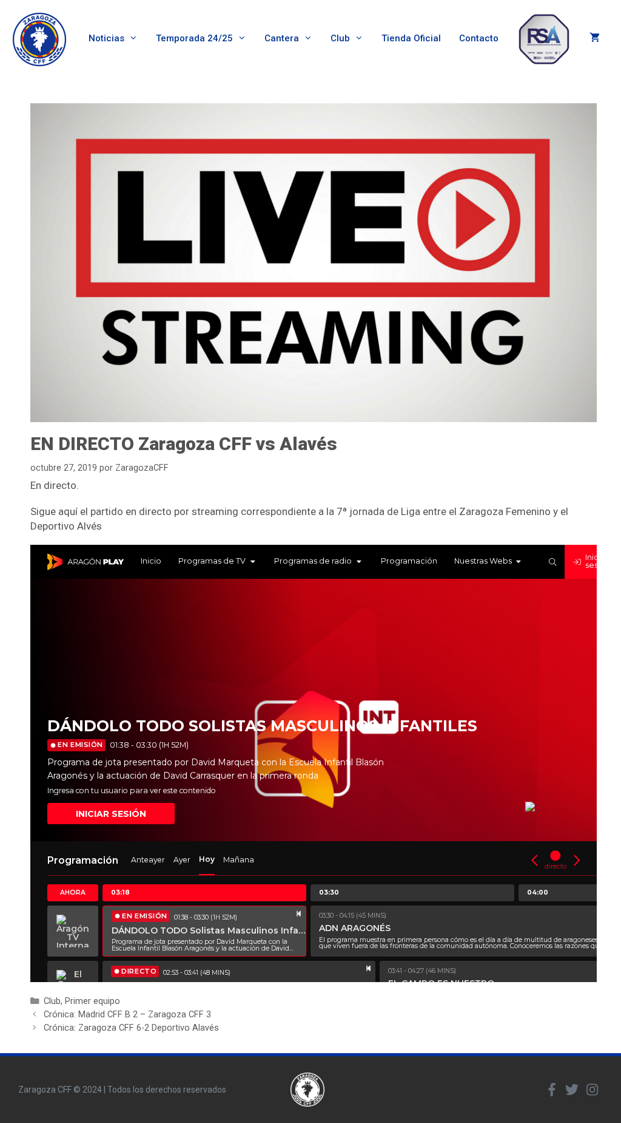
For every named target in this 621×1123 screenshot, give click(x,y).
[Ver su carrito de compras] (594, 38)
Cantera (281, 38)
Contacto (478, 38)
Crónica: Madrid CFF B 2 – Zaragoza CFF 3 (127, 1014)
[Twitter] (572, 1089)
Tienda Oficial (411, 38)
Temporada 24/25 (194, 38)
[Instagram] (592, 1089)
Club (340, 38)
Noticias (106, 38)
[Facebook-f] (552, 1089)
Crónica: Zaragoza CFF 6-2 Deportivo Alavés (131, 1028)
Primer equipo (92, 1001)
